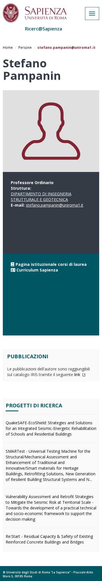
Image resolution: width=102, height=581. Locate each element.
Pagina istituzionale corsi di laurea (51, 264)
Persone (25, 47)
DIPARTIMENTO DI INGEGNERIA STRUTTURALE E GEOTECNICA (41, 196)
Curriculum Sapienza (37, 270)
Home (8, 47)
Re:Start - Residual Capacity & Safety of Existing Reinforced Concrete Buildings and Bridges (49, 539)
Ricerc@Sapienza (43, 29)
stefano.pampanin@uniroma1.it (54, 205)
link (77, 374)
